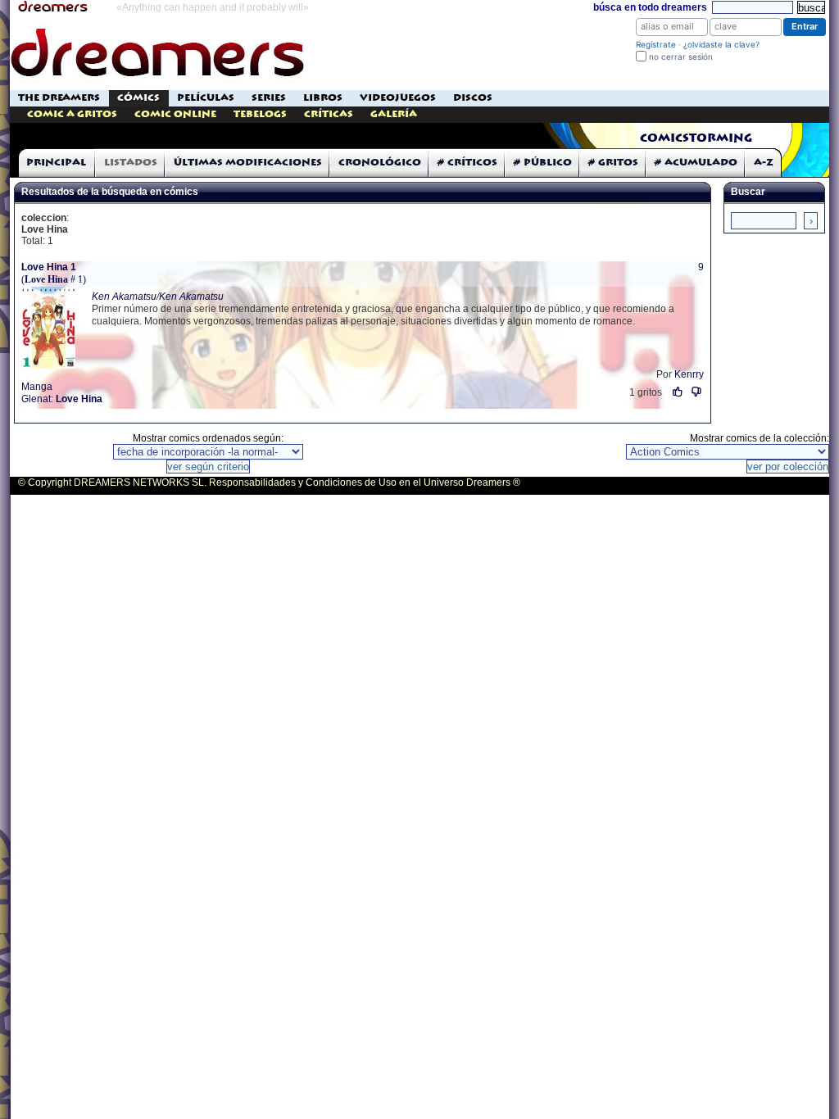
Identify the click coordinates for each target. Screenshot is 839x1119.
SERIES (269, 97)
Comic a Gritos (72, 114)
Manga (36, 386)
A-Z (763, 162)
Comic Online (175, 114)
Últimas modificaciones (248, 162)
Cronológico (379, 162)
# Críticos (467, 162)
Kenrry (689, 374)
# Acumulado (696, 162)
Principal (56, 162)
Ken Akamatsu (124, 296)
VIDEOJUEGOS (398, 97)
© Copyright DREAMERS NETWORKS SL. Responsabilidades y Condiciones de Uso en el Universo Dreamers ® (269, 482)
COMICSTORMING (696, 138)
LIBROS (322, 97)
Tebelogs (260, 114)
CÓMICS (138, 97)
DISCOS (472, 97)
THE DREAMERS (59, 97)
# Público (543, 162)
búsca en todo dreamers (650, 7)
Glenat (36, 399)
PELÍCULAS (205, 97)
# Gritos (613, 162)
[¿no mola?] (697, 392)
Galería (393, 114)
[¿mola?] (678, 392)
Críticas (328, 114)
